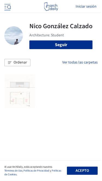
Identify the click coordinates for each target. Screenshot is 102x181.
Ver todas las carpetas (80, 62)
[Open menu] (7, 6)
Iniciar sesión (86, 6)
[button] (17, 62)
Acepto (82, 170)
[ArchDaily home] (51, 6)
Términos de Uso (13, 171)
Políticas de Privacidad (36, 171)
